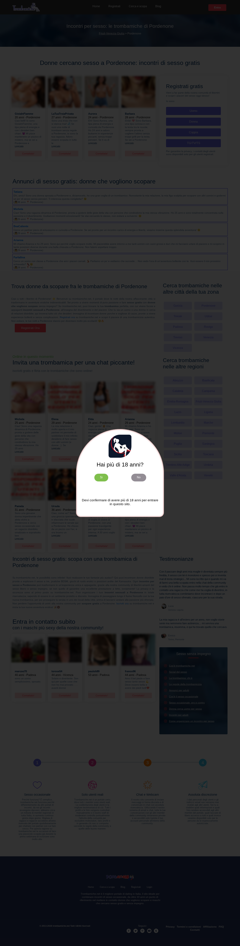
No (139, 477)
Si (101, 477)
